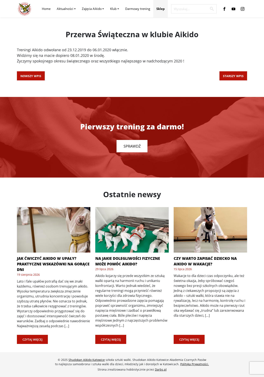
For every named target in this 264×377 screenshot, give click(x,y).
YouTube (233, 8)
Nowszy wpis (30, 76)
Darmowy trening (137, 9)
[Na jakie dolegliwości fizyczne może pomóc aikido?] (132, 230)
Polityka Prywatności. (194, 364)
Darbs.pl (161, 369)
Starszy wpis (233, 76)
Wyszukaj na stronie (211, 9)
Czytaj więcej (32, 339)
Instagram (242, 8)
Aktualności (65, 9)
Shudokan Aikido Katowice (86, 360)
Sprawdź (132, 146)
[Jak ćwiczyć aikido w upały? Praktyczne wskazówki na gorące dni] (53, 230)
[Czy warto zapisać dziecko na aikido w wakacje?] (210, 230)
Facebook (224, 8)
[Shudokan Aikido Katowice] (24, 9)
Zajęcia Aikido (92, 9)
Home (46, 9)
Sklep (160, 9)
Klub (113, 9)
